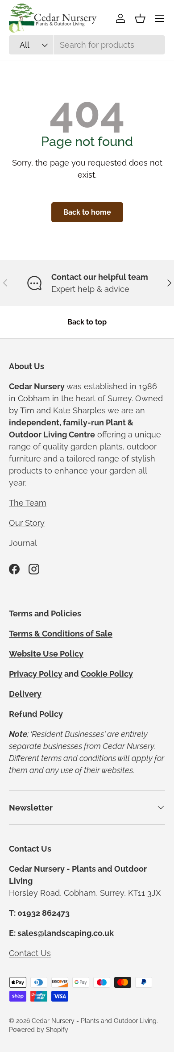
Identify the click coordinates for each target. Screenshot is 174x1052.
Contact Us (30, 953)
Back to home (87, 212)
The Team (27, 502)
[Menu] (160, 18)
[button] (140, 18)
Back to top (87, 322)
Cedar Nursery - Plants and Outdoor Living (94, 1020)
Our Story (27, 523)
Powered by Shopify (38, 1029)
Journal (23, 543)
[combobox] (87, 44)
